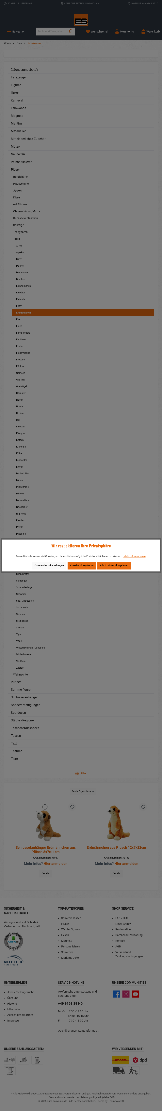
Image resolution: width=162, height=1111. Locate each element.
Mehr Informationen (134, 556)
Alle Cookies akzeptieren (114, 565)
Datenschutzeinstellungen (49, 565)
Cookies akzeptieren (81, 565)
